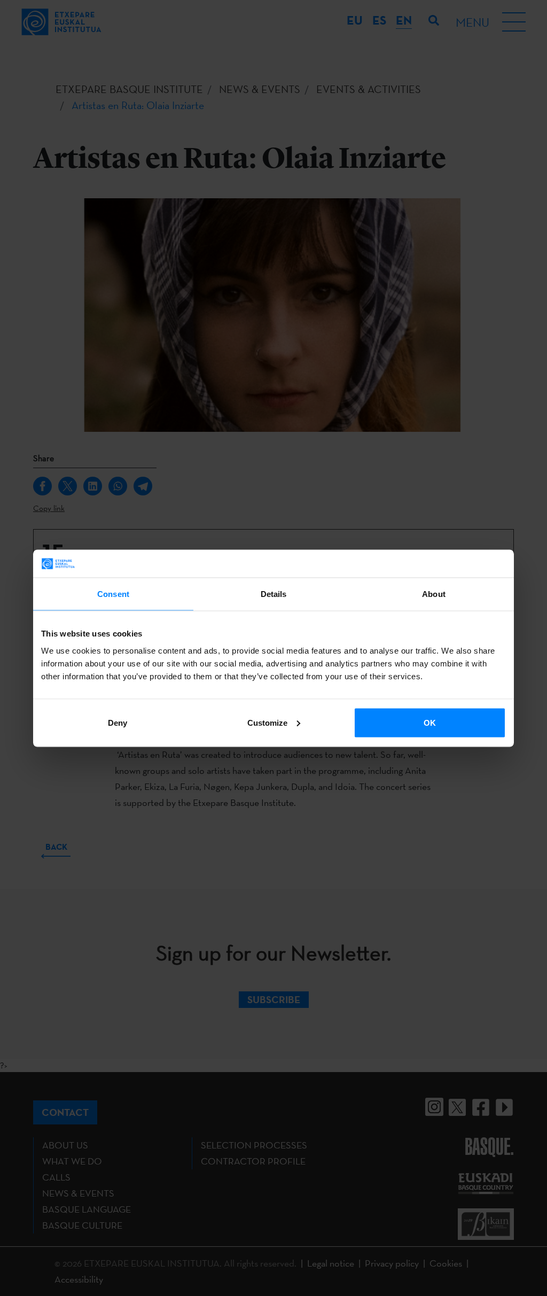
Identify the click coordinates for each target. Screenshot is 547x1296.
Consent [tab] (113, 594)
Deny (117, 722)
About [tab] (434, 594)
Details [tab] (274, 594)
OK (430, 722)
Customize (267, 722)
